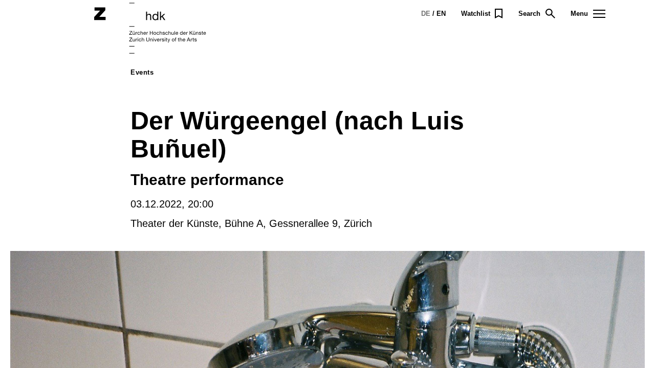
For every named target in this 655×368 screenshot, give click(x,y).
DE (425, 13)
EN (441, 13)
